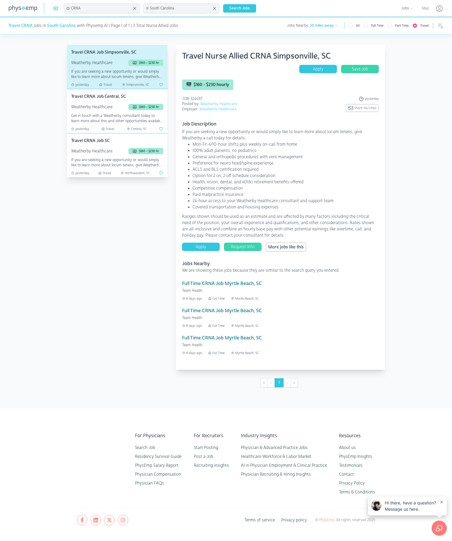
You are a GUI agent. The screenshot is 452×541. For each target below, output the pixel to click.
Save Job (360, 69)
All (358, 26)
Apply (318, 69)
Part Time (402, 26)
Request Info (243, 246)
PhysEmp (326, 519)
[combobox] (101, 8)
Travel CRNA (20, 25)
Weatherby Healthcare (218, 103)
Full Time (377, 26)
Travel (424, 26)
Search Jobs (239, 8)
